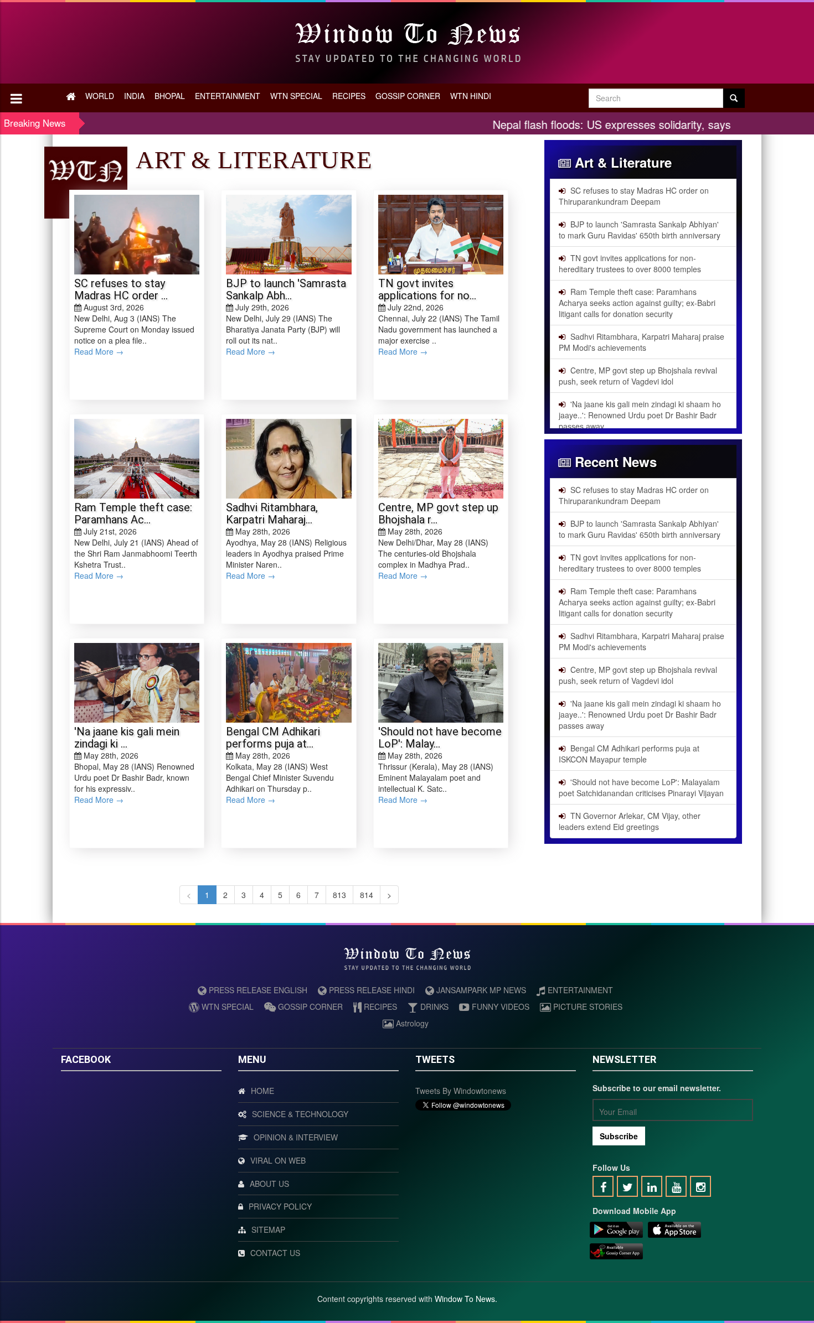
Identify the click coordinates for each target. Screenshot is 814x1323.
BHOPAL (169, 95)
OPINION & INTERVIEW (296, 1137)
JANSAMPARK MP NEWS (480, 989)
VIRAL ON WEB (278, 1160)
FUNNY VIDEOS (499, 1006)
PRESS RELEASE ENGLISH (257, 989)
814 (366, 894)
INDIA (134, 95)
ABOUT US (269, 1183)
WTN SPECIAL (296, 95)
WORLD (99, 95)
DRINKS (433, 1006)
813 (339, 894)
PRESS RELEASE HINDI (371, 989)
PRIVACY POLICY (280, 1206)
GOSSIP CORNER (407, 95)
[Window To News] (616, 1231)
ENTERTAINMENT (227, 95)
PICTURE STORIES (586, 1006)
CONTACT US (275, 1252)
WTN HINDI (470, 95)
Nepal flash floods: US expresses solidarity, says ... (578, 124)
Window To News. (466, 1298)
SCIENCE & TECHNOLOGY (300, 1113)
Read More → (98, 351)
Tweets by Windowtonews (460, 1090)
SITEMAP (268, 1229)
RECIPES (348, 95)
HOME (262, 1090)
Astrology (411, 1023)
